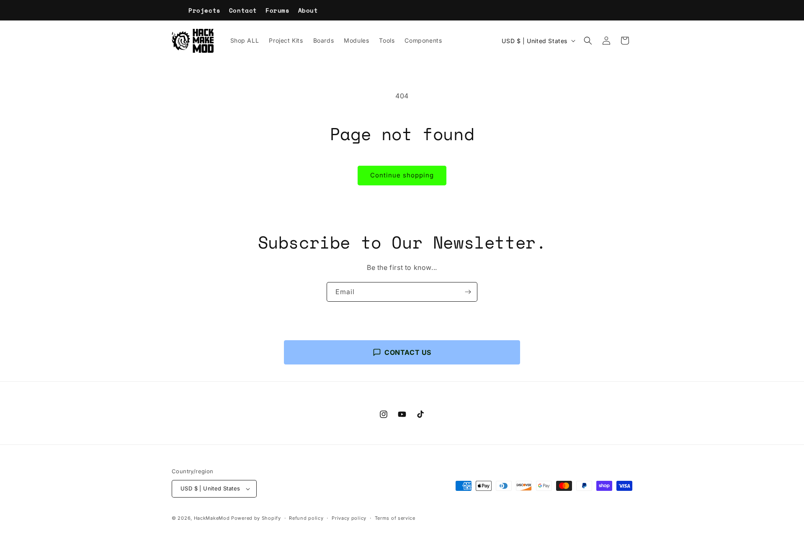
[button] (588, 40)
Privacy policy (349, 518)
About (308, 10)
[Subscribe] (468, 292)
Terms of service (395, 518)
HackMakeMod (212, 518)
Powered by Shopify (256, 518)
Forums (277, 10)
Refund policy (306, 518)
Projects (204, 10)
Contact (243, 10)
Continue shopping (402, 175)
